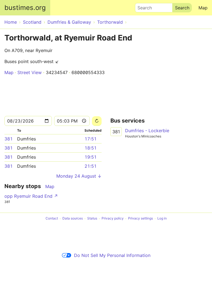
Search (142, 6)
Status (92, 218)
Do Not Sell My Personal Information (112, 255)
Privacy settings (140, 218)
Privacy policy (113, 218)
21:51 (90, 166)
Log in (162, 218)
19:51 (90, 157)
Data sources (72, 218)
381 (8, 139)
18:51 (90, 148)
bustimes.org (25, 8)
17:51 (90, 139)
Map (203, 7)
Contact (52, 218)
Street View (29, 72)
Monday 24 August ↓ (79, 176)
